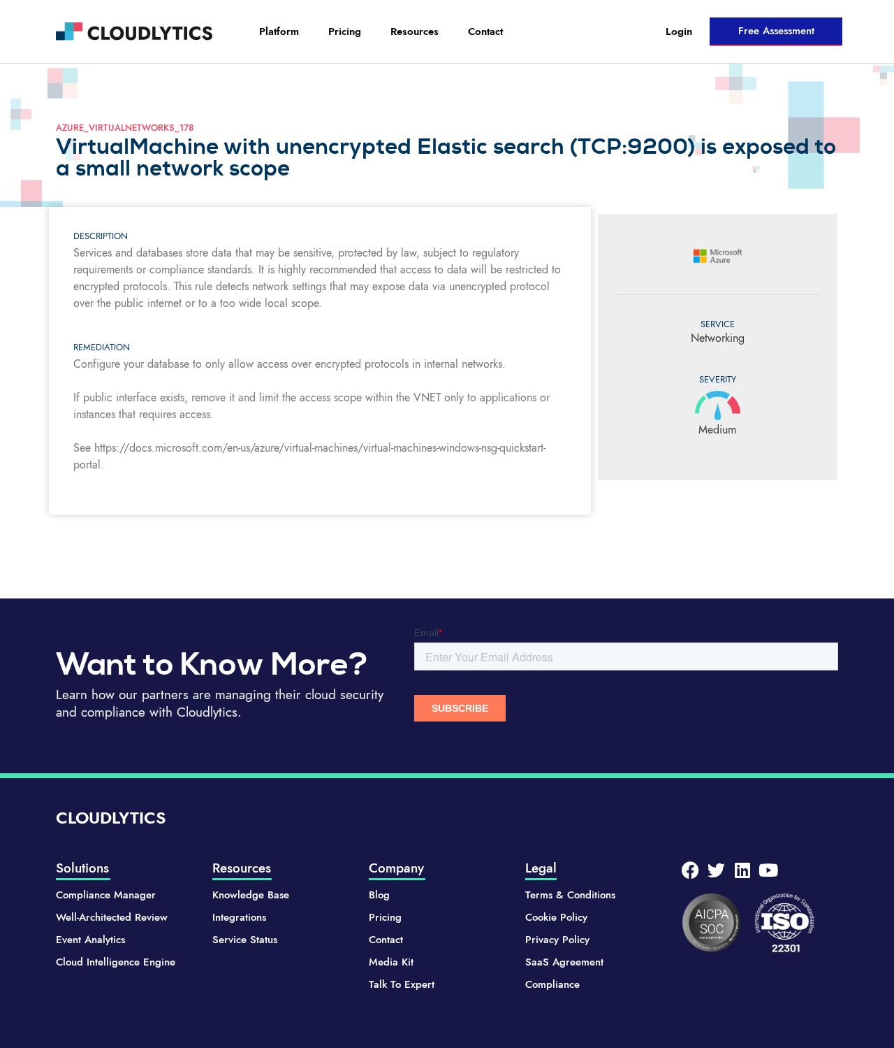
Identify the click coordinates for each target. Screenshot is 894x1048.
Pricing (344, 31)
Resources (414, 31)
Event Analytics (90, 939)
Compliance (552, 984)
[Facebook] (690, 870)
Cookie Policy (556, 917)
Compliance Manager (106, 895)
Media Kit (391, 962)
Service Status (244, 939)
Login (679, 31)
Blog (379, 895)
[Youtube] (768, 870)
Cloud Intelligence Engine (115, 962)
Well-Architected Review (112, 917)
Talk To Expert (401, 984)
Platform (279, 31)
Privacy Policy (557, 939)
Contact (485, 31)
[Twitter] (716, 870)
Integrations (239, 917)
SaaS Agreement (564, 962)
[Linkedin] (742, 870)
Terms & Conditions (570, 895)
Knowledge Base (250, 895)
